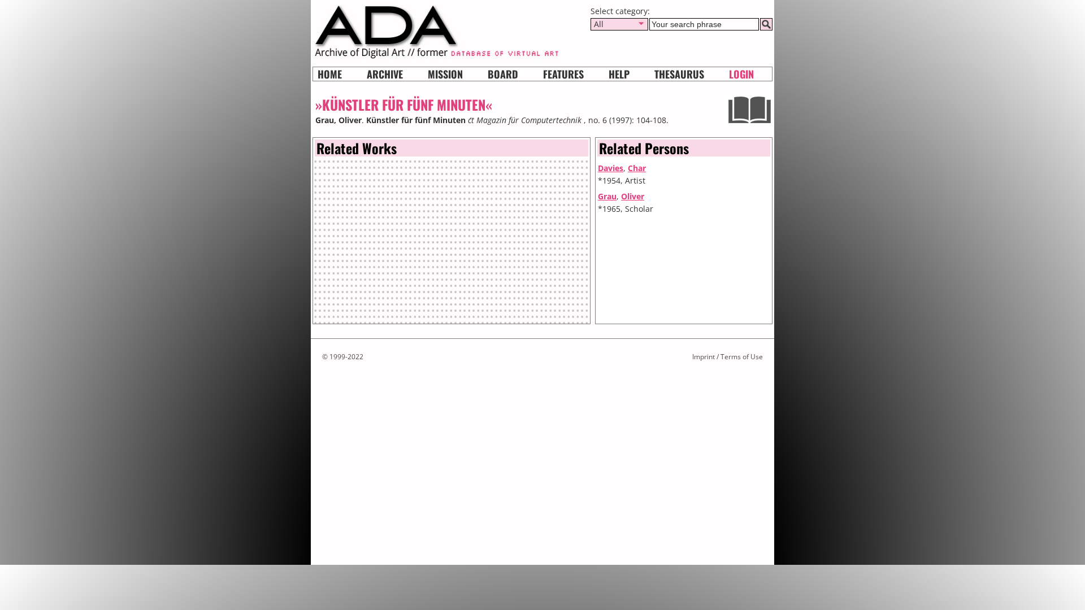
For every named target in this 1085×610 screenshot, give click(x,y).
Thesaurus (679, 74)
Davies (610, 168)
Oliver (632, 196)
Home (330, 74)
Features (563, 74)
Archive (385, 74)
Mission (445, 74)
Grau (607, 196)
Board (503, 74)
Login (741, 74)
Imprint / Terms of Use (727, 356)
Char (637, 168)
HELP (619, 74)
